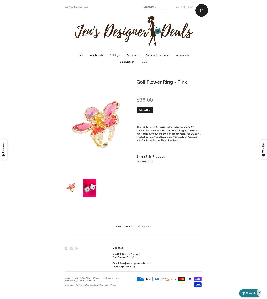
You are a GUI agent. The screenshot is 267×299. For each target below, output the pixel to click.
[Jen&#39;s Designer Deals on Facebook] (67, 248)
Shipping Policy (112, 278)
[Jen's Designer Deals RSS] (76, 248)
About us (69, 278)
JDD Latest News (83, 278)
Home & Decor (126, 62)
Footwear (132, 55)
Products (126, 226)
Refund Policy (71, 280)
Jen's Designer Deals (89, 285)
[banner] (133, 30)
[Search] (167, 7)
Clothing (114, 55)
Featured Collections (157, 55)
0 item (179, 7)
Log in (68, 7)
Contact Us (98, 278)
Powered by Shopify (107, 285)
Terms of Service (87, 280)
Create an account (82, 7)
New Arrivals (96, 55)
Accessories (182, 55)
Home (79, 55)
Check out (188, 7)
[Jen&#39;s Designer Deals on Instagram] (72, 248)
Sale (144, 62)
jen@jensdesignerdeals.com (135, 263)
